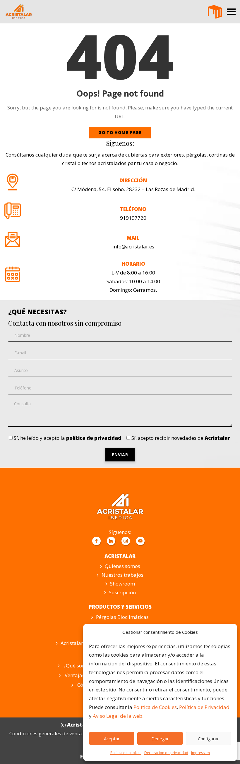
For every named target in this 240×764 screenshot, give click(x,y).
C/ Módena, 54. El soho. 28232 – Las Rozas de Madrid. (133, 189)
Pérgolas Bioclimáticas (122, 617)
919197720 (133, 217)
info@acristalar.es (133, 246)
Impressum (200, 752)
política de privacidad (93, 438)
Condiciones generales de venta (45, 733)
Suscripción (122, 592)
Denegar (160, 738)
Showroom (122, 583)
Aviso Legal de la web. (118, 716)
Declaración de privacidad (166, 752)
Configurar (208, 738)
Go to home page (120, 132)
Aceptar (112, 738)
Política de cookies (125, 752)
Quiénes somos (122, 566)
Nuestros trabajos (122, 574)
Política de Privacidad (204, 707)
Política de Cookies (155, 707)
